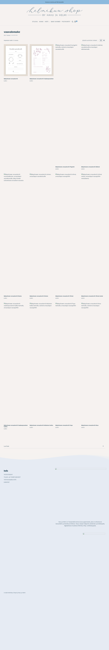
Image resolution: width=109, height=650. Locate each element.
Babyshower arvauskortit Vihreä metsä (92, 296)
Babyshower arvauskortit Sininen (39, 296)
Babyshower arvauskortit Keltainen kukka (41, 425)
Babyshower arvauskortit (11, 78)
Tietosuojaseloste (10, 479)
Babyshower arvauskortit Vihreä (64, 296)
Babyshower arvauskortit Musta (13, 296)
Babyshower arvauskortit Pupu (64, 425)
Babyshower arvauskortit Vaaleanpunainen (41, 78)
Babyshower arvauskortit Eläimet (90, 167)
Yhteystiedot (8, 474)
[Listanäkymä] (104, 40)
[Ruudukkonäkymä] (101, 40)
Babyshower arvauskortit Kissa (89, 425)
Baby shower (55, 21)
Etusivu (35, 21)
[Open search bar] (72, 21)
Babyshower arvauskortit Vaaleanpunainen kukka (16, 426)
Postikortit (66, 21)
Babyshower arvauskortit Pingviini (64, 167)
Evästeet (7, 482)
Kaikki (41, 21)
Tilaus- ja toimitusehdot (12, 477)
